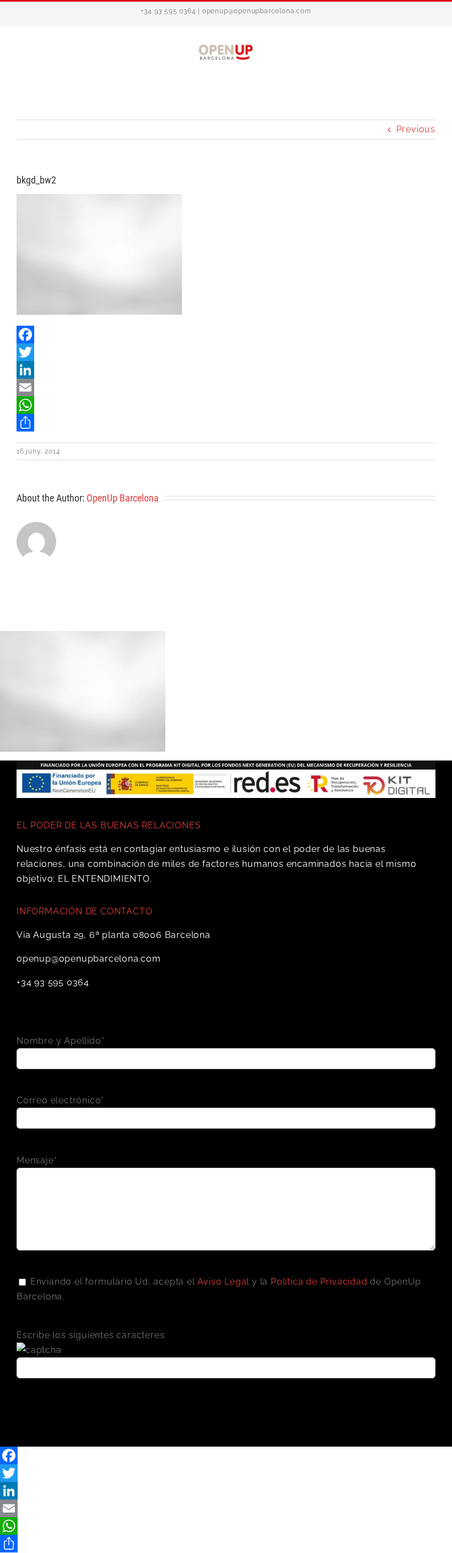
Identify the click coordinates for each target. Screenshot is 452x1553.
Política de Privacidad (319, 1281)
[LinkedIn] (226, 370)
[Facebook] (226, 334)
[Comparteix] (226, 423)
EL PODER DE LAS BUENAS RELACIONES (109, 825)
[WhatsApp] (226, 405)
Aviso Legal (223, 1281)
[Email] (226, 387)
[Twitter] (226, 352)
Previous (415, 129)
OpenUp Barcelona (123, 498)
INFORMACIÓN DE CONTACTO (84, 911)
